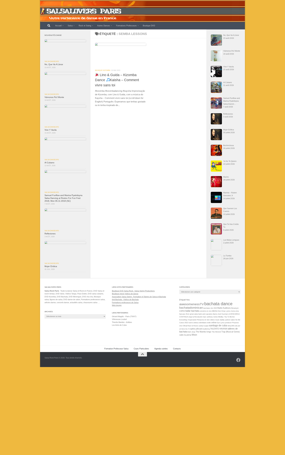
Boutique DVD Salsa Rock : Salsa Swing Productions (133, 291)
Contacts (177, 349)
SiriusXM (231, 326)
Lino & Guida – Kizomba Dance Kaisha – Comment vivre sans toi (117, 80)
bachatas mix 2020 (210, 308)
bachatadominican (191, 307)
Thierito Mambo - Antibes (122, 322)
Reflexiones (50, 234)
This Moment (216, 332)
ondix (209, 322)
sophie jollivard (195, 329)
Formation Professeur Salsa (116, 349)
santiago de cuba (218, 325)
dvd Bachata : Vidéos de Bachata (125, 300)
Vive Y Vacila (51, 130)
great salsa (194, 314)
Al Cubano (49, 163)
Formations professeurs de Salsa (125, 303)
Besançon (235, 308)
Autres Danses (103, 26)
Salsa (70, 26)
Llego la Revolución (195, 317)
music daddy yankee (222, 320)
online (213, 323)
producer (228, 322)
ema (237, 311)
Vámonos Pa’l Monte (54, 97)
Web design (117, 305)
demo (214, 311)
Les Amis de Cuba (119, 325)
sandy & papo (204, 326)
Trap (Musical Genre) (230, 332)
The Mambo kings (203, 332)
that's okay (191, 332)
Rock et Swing (85, 26)
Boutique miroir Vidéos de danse (125, 294)
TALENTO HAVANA (218, 329)
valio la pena (185, 335)
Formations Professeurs (126, 26)
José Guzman (223, 314)
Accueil (58, 26)
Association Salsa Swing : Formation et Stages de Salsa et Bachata (139, 297)
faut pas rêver (184, 314)
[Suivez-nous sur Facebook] (238, 360)
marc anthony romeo (210, 317)
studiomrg (206, 329)
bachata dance (218, 303)
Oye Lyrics (221, 322)
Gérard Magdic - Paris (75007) (124, 316)
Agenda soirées (161, 349)
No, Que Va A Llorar (54, 64)
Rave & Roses (193, 326)
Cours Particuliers (141, 349)
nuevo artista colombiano (197, 322)
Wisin (194, 335)
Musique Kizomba (102, 70)
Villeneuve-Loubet (119, 319)
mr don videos (210, 320)
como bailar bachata (189, 311)
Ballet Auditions (224, 308)
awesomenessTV (191, 304)
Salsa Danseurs (52, 61)
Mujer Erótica (51, 266)
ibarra (215, 314)
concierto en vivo (205, 311)
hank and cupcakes (205, 314)
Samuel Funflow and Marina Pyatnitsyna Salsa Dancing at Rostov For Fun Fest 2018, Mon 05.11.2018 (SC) (63, 198)
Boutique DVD (149, 26)
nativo (233, 320)
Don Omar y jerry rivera (226, 311)
